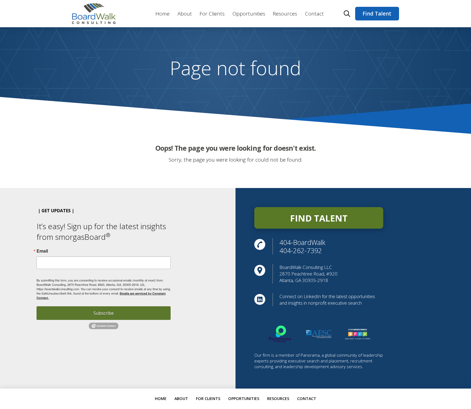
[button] (347, 13)
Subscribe (103, 313)
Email (42, 251)
